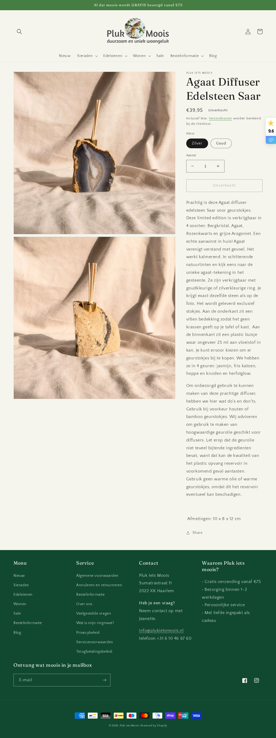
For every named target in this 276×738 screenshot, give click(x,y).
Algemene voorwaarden (97, 576)
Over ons (84, 604)
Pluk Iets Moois (129, 725)
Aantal (191, 155)
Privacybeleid (88, 633)
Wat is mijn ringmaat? (95, 623)
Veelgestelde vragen (93, 613)
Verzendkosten (220, 118)
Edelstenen (23, 594)
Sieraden (21, 585)
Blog (17, 633)
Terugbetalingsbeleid (94, 651)
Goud (221, 143)
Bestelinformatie (27, 623)
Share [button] (197, 533)
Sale (17, 613)
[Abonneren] (104, 680)
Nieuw (19, 576)
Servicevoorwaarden (94, 642)
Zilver (197, 143)
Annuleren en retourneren (99, 585)
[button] (19, 32)
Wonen (19, 604)
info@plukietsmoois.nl (161, 630)
